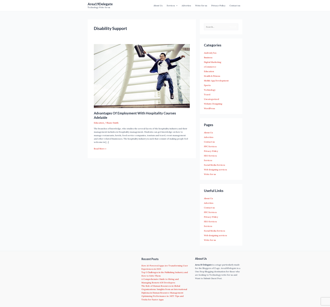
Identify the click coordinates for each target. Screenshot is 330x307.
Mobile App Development (216, 80)
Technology (209, 90)
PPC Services (210, 146)
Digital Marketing (212, 62)
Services (171, 5)
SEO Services (210, 155)
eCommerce (210, 66)
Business (208, 57)
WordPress (209, 108)
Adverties (186, 5)
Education (99, 122)
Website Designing (213, 103)
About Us (158, 5)
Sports (207, 85)
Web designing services (215, 169)
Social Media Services (214, 165)
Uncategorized (211, 99)
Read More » (100, 148)
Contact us (234, 5)
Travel (207, 94)
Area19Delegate (100, 4)
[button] (176, 5)
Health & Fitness (212, 76)
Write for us (201, 5)
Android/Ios (210, 53)
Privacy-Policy (218, 5)
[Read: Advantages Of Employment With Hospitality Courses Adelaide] (142, 76)
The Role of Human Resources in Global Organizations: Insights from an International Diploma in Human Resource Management (164, 289)
